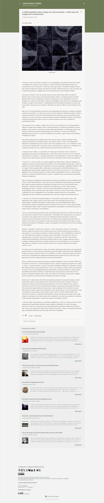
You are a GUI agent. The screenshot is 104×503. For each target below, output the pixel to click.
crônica (31, 316)
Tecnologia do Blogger (53, 496)
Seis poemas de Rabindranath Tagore (34, 348)
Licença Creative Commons (42, 477)
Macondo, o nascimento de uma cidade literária (37, 416)
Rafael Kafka (37, 316)
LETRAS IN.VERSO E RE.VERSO (32, 3)
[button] (81, 12)
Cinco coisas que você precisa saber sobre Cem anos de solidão (42, 432)
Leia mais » (78, 344)
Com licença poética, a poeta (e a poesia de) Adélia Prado (40, 365)
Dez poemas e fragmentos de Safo (33, 382)
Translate (30, 487)
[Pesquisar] (84, 4)
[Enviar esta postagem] (26, 315)
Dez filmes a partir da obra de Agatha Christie (37, 399)
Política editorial (28, 480)
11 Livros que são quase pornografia (33, 332)
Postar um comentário (29, 321)
